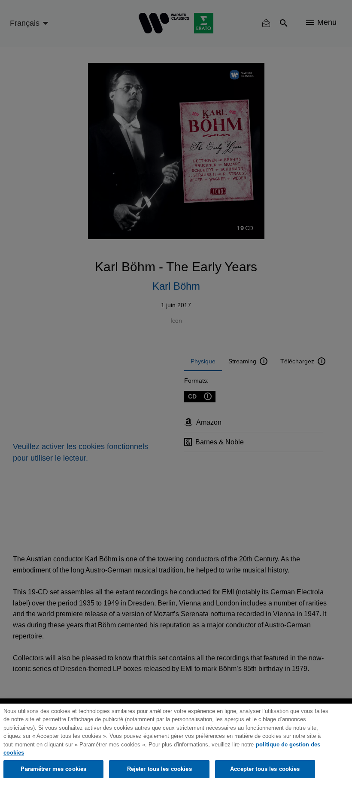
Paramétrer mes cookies (53, 769)
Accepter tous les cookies (265, 769)
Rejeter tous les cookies (159, 769)
